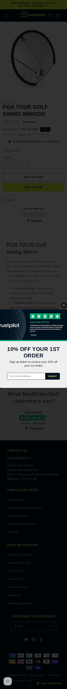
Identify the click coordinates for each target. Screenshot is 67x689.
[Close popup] (64, 305)
